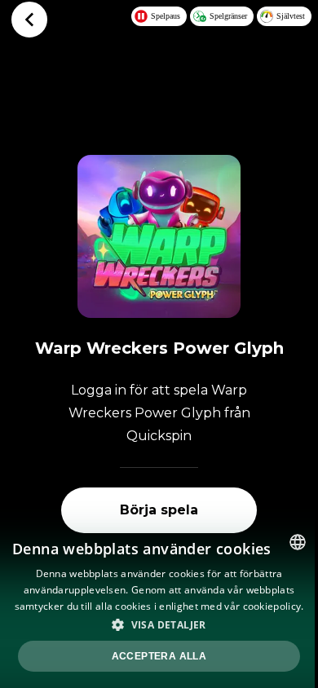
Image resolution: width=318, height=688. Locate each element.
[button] (159, 624)
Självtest (290, 15)
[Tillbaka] (29, 19)
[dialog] (159, 605)
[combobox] (297, 542)
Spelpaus (165, 15)
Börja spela (159, 510)
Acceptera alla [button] (159, 656)
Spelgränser (228, 15)
